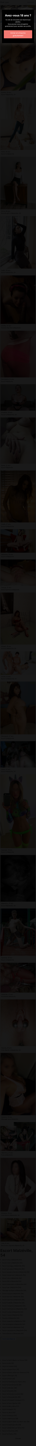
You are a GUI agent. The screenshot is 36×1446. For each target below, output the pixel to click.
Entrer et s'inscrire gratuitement (18, 34)
